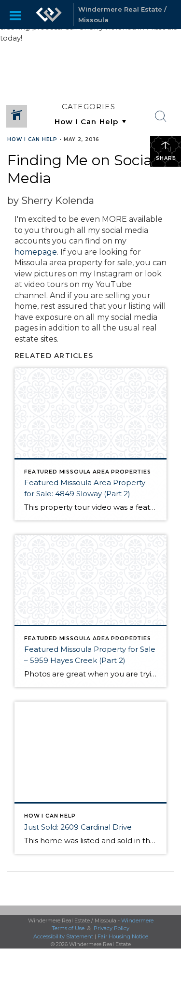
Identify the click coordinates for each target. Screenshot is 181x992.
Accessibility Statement (63, 936)
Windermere (137, 920)
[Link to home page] (48, 14)
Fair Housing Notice (122, 936)
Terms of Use (68, 928)
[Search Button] (161, 116)
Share (166, 158)
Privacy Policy (111, 928)
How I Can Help (32, 139)
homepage (35, 252)
